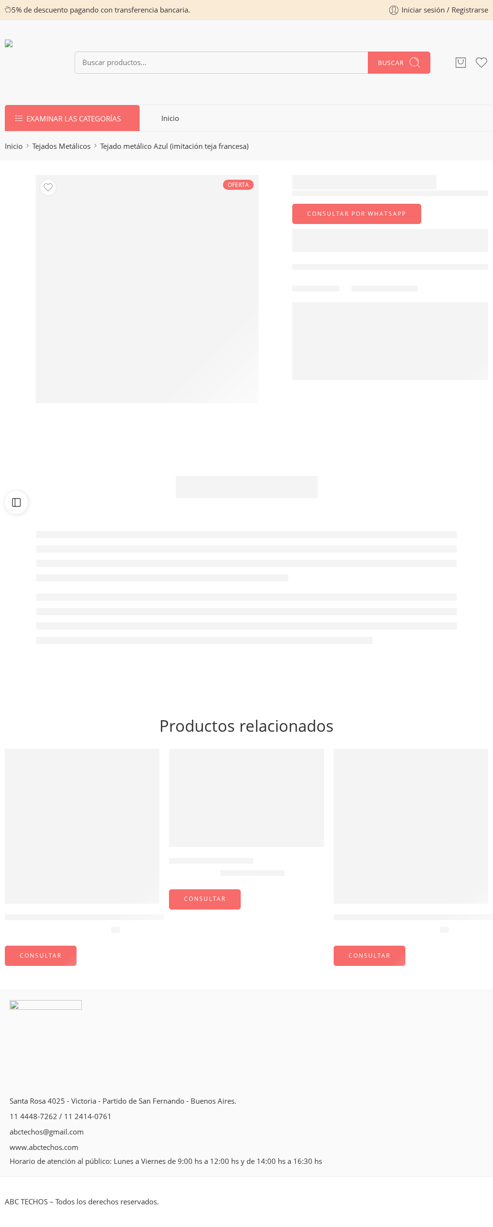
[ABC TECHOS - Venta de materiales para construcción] (28, 62)
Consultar (41, 955)
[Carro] (460, 62)
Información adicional (247, 486)
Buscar (391, 62)
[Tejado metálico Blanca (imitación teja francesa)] (411, 826)
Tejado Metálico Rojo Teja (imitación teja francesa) (97, 917)
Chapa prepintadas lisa (211, 861)
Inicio (170, 118)
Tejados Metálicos (61, 146)
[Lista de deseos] (48, 187)
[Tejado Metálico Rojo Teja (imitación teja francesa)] (82, 826)
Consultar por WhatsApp (356, 214)
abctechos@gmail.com (47, 1131)
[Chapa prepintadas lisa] (246, 798)
